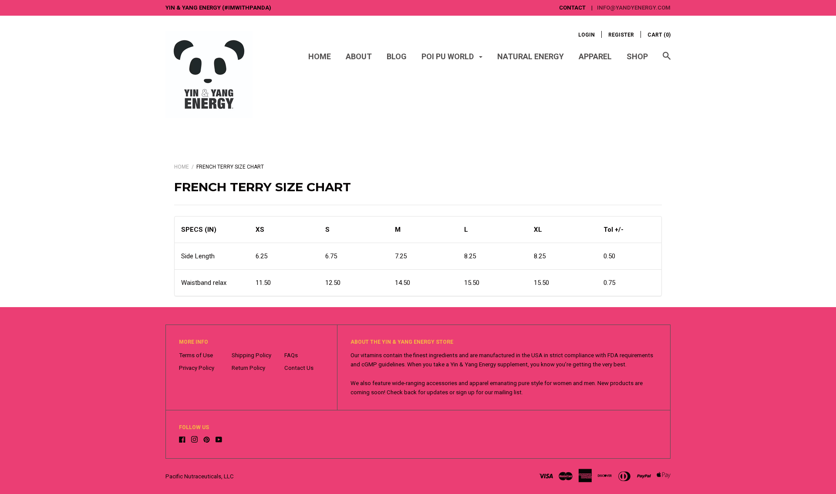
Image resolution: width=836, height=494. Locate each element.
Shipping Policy (251, 355)
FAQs (291, 355)
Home (319, 56)
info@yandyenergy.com (634, 7)
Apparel (595, 56)
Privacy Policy (196, 368)
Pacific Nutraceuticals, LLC (199, 476)
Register (621, 35)
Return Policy (248, 368)
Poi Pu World (448, 56)
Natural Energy (530, 56)
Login (586, 35)
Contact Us (299, 368)
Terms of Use (196, 355)
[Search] (667, 60)
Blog (397, 56)
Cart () (659, 35)
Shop (637, 56)
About (359, 56)
